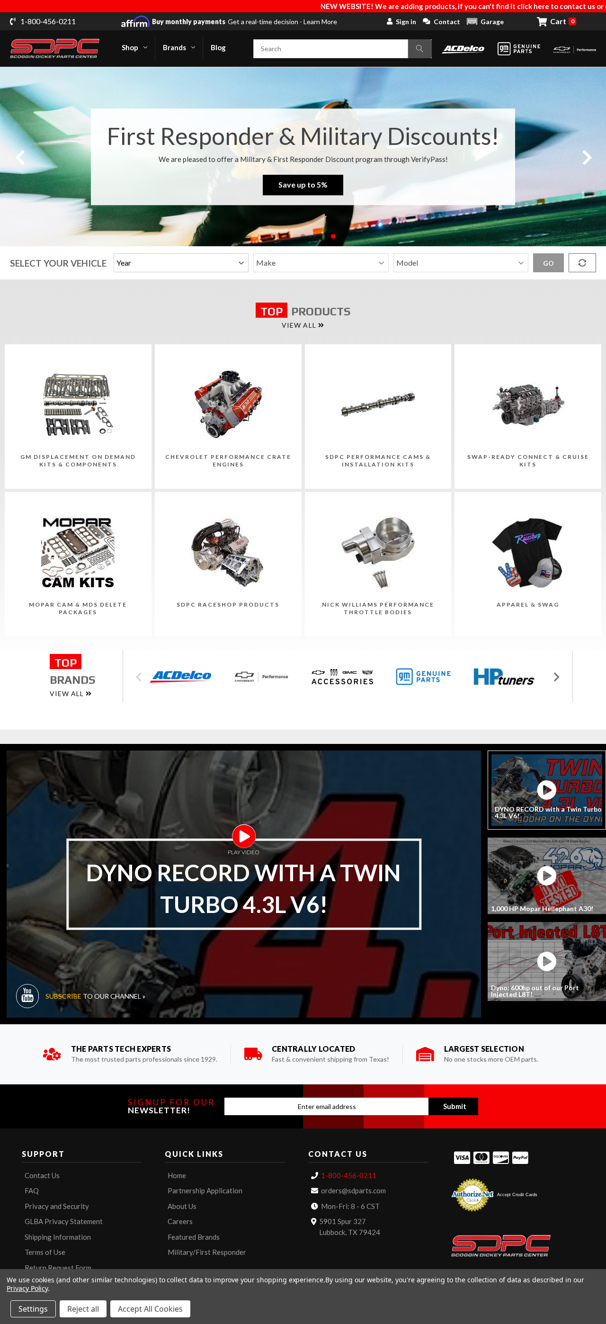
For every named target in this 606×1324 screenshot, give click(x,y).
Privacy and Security (57, 1206)
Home (177, 1175)
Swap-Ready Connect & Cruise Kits (528, 460)
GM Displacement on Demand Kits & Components (78, 460)
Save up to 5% (303, 184)
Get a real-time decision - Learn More (244, 22)
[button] (485, 21)
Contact (447, 22)
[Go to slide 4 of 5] (318, 236)
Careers (180, 1221)
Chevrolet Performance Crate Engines (228, 460)
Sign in (406, 22)
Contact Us (42, 1175)
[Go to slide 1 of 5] (272, 236)
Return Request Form (58, 1267)
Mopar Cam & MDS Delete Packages (78, 608)
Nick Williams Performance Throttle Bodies (378, 608)
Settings (33, 1309)
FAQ (32, 1190)
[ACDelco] (463, 49)
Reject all (83, 1309)
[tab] (547, 790)
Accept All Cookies (150, 1309)
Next (587, 156)
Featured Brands (194, 1237)
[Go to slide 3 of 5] (303, 236)
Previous (19, 156)
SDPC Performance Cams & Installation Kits (378, 460)
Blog (218, 47)
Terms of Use (45, 1252)
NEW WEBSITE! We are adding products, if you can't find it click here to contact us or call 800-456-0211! (422, 6)
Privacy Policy (27, 1288)
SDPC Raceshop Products (228, 604)
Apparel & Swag (528, 604)
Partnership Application (205, 1190)
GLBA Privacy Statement (64, 1221)
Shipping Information (58, 1237)
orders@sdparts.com (353, 1190)
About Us (182, 1206)
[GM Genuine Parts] (519, 49)
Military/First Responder (207, 1252)
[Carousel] (183, 677)
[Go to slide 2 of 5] (287, 236)
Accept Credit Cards (517, 1194)
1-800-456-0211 (348, 1175)
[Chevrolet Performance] (574, 49)
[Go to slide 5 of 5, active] (333, 236)
